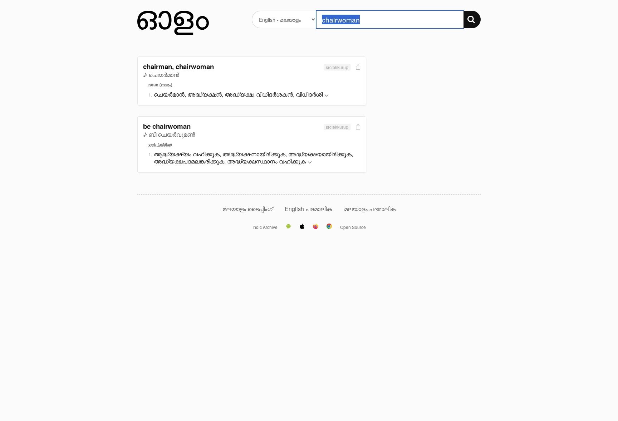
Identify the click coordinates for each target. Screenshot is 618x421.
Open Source (353, 227)
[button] (326, 95)
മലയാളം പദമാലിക (370, 209)
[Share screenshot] (357, 67)
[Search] (472, 19)
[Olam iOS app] (302, 227)
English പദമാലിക (309, 209)
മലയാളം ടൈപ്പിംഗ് (247, 209)
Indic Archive (265, 227)
